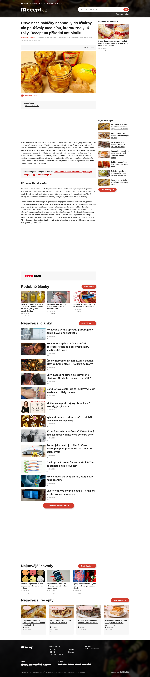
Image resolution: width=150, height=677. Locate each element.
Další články (89, 287)
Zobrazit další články (58, 506)
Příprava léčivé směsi (32, 106)
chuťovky (87, 649)
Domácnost (36, 664)
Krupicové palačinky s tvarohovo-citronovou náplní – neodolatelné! (119, 127)
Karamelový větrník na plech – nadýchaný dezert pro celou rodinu (116, 623)
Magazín (50, 3)
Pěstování (30, 665)
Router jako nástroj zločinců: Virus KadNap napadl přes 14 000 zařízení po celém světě (69, 448)
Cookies (71, 649)
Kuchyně (41, 664)
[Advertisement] (58, 124)
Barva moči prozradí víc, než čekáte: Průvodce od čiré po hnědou (32, 586)
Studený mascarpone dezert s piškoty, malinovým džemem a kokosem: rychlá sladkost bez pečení (113, 43)
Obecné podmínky (56, 654)
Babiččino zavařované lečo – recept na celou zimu (119, 164)
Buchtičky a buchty (58, 608)
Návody (42, 3)
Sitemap (71, 652)
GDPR (52, 652)
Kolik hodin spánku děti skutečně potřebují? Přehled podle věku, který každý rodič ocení (68, 347)
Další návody (86, 566)
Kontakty (53, 649)
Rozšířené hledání (122, 14)
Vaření (35, 665)
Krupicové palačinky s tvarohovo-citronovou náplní (119, 182)
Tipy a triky (24, 665)
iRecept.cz (24, 37)
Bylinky (65, 664)
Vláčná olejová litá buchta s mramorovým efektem (120, 136)
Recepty (33, 3)
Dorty (97, 649)
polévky (93, 649)
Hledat (126, 9)
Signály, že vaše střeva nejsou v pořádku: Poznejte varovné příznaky (84, 586)
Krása (30, 664)
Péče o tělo (48, 664)
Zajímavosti (78, 664)
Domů (26, 3)
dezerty (26, 608)
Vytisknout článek (31, 95)
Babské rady (24, 664)
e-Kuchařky (59, 3)
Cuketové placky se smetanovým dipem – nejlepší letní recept (119, 173)
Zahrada (40, 665)
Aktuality (60, 664)
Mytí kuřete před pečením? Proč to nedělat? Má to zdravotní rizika (57, 307)
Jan (85, 47)
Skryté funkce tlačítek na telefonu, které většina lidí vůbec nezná (57, 586)
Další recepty (106, 190)
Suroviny (84, 664)
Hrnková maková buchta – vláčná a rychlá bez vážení (118, 145)
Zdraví (45, 665)
